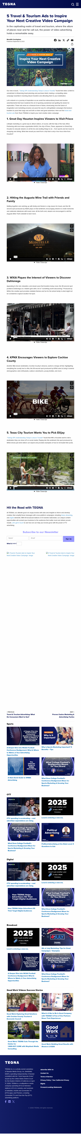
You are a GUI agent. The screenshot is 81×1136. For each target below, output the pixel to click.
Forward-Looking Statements (51, 1087)
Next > (72, 712)
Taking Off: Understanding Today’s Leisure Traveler (37, 91)
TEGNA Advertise (12, 1062)
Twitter (14, 1101)
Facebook (6, 1101)
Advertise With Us (46, 1069)
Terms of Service (46, 1077)
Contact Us (44, 1073)
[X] (64, 40)
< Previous (10, 712)
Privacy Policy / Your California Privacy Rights (54, 1082)
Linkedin (10, 1101)
